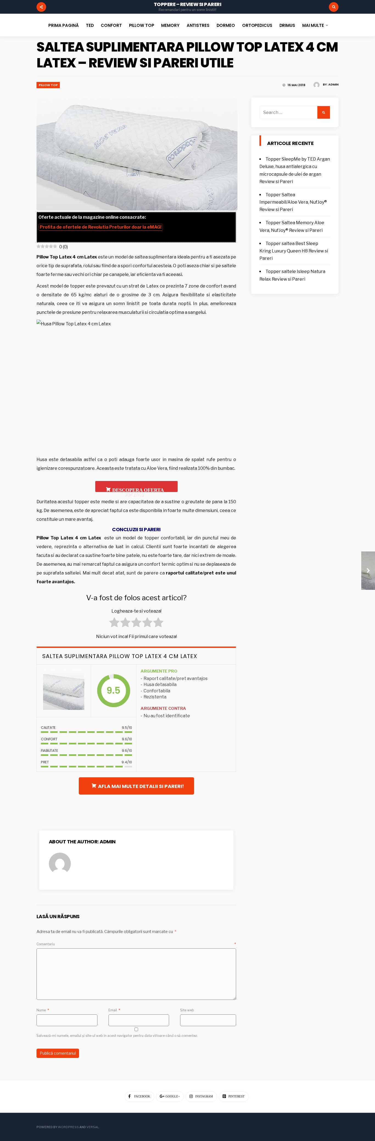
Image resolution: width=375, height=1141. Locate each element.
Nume (43, 1010)
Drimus (287, 25)
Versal (92, 1127)
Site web (187, 1010)
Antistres (198, 25)
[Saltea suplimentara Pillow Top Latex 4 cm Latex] (63, 691)
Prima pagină (63, 25)
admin (333, 84)
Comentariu (136, 944)
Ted (90, 25)
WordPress (68, 1127)
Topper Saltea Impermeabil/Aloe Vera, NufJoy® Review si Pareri (293, 202)
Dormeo (226, 25)
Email (114, 1010)
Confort (111, 25)
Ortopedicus (257, 25)
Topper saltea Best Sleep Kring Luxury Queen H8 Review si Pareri (293, 251)
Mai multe (313, 25)
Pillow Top (141, 25)
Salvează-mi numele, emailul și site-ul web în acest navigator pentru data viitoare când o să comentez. (117, 1036)
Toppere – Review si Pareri (187, 4)
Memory (170, 25)
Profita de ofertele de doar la (100, 227)
